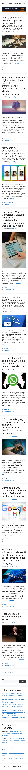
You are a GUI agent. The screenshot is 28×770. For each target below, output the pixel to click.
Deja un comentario (9, 69)
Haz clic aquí (21, 8)
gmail (5, 539)
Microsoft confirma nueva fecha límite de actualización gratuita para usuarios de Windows (13, 733)
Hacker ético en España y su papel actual (11, 616)
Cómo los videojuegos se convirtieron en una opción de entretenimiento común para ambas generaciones (14, 426)
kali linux (6, 348)
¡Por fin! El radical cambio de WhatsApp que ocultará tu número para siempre (13, 362)
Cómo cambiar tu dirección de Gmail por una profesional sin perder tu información (14, 491)
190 (8, 672)
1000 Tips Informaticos (11, 3)
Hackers (6, 663)
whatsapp (6, 409)
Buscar (4, 679)
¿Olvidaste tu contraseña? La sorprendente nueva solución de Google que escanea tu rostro (13, 153)
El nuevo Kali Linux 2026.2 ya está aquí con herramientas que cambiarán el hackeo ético (13, 303)
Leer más (17, 63)
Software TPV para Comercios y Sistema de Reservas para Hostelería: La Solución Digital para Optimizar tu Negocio (13, 219)
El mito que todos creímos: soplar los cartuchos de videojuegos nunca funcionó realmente (12, 23)
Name (5, 138)
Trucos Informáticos (9, 67)
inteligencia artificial (9, 202)
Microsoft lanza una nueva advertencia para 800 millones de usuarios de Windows (14, 747)
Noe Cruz (4, 753)
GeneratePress (14, 768)
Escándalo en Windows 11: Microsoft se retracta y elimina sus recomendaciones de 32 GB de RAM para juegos (14, 556)
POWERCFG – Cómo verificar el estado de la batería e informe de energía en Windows (13, 740)
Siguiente (13, 672)
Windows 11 (7, 604)
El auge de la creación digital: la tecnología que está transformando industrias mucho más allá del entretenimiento (13, 85)
